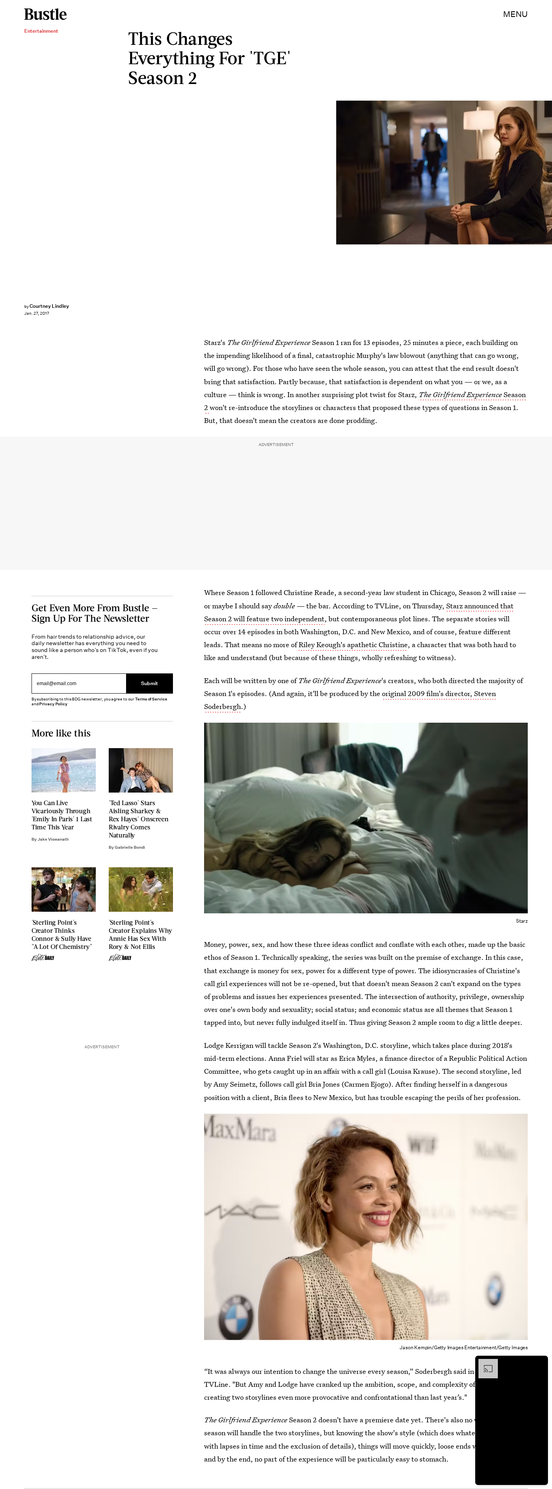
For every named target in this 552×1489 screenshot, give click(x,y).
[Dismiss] (539, 1363)
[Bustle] (45, 14)
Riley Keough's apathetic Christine (353, 644)
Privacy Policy (53, 704)
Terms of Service (151, 699)
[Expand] (484, 1363)
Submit (149, 683)
